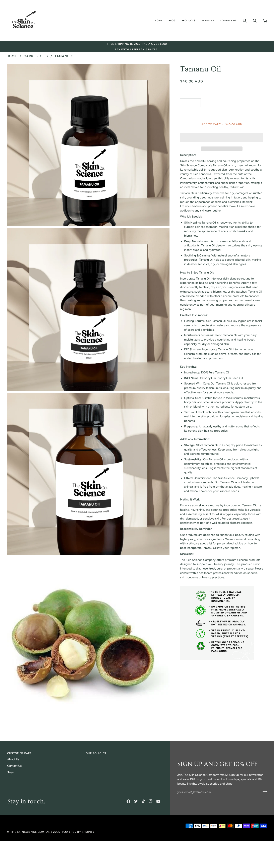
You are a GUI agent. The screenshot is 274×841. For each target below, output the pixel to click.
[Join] (263, 791)
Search (11, 772)
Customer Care (19, 753)
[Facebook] (128, 801)
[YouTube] (158, 801)
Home (11, 56)
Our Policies (96, 753)
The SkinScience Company (31, 831)
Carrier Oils (36, 56)
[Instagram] (150, 801)
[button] (172, 20)
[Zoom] (14, 218)
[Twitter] (136, 801)
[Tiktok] (143, 801)
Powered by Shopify (78, 831)
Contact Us (14, 766)
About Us (13, 759)
